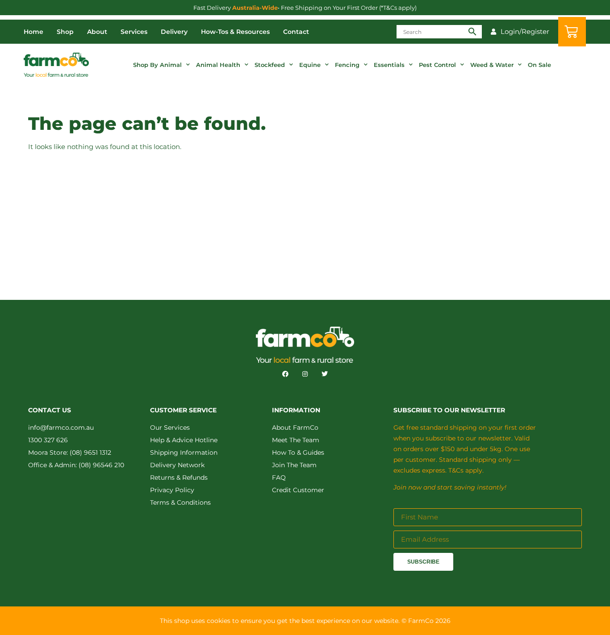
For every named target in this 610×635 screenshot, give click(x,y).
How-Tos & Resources (235, 32)
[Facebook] (285, 374)
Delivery (174, 32)
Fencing (347, 64)
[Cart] (572, 31)
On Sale (539, 64)
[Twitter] (325, 374)
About (97, 32)
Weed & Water (492, 64)
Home (33, 32)
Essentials (389, 64)
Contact (296, 32)
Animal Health (218, 64)
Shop (65, 32)
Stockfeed (270, 64)
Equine (310, 64)
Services (134, 32)
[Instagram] (305, 374)
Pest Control (437, 64)
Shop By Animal (157, 64)
